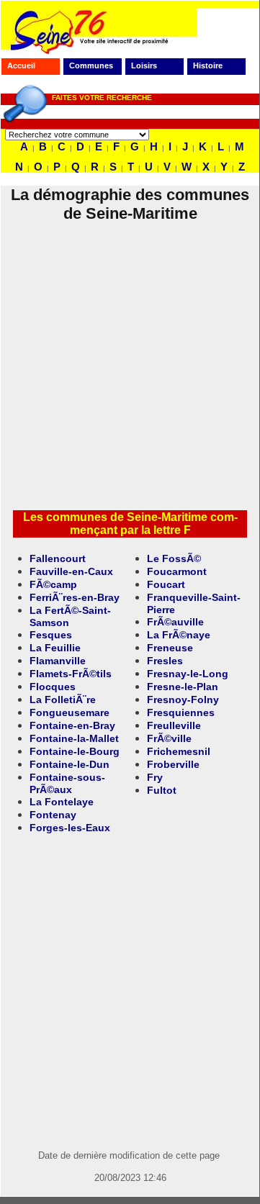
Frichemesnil (178, 751)
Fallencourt (58, 558)
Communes (91, 65)
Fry (155, 777)
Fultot (161, 790)
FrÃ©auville (175, 622)
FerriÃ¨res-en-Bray (75, 597)
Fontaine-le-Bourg (75, 751)
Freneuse (170, 647)
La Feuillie (55, 647)
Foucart (166, 584)
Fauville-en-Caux (71, 571)
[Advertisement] (129, 368)
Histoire (208, 65)
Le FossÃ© (174, 558)
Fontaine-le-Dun (69, 764)
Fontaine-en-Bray (72, 725)
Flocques (53, 686)
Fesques (51, 635)
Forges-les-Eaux (70, 827)
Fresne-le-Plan (182, 686)
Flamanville (58, 660)
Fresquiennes (181, 712)
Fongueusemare (69, 712)
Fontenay (53, 814)
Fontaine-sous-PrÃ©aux (67, 783)
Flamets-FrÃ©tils (71, 673)
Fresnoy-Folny (183, 699)
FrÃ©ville (169, 738)
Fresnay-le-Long (187, 673)
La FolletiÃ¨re (63, 699)
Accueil (21, 65)
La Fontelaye (62, 801)
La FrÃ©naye (178, 635)
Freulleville (174, 725)
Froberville (173, 764)
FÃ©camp (53, 584)
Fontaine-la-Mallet (74, 738)
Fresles (165, 660)
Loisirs (144, 65)
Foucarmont (177, 571)
